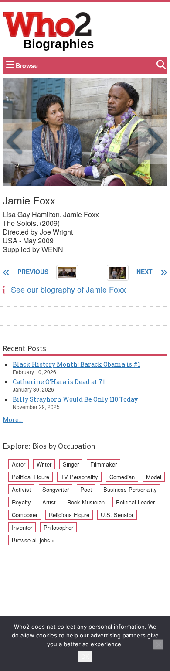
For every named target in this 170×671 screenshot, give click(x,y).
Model (153, 477)
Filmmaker (103, 464)
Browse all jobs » (33, 540)
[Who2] (47, 23)
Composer (24, 515)
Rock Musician (86, 502)
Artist (49, 502)
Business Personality (130, 489)
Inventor (22, 527)
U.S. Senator (117, 515)
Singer (71, 464)
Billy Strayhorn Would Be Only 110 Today (75, 399)
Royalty (21, 502)
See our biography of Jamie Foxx (68, 289)
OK (85, 656)
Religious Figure (69, 515)
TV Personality (79, 477)
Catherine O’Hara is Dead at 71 (59, 382)
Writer (44, 464)
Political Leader (135, 502)
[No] (158, 644)
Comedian (122, 477)
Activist (21, 489)
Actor (18, 464)
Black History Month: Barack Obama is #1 (76, 364)
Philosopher (58, 527)
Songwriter (55, 489)
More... (13, 420)
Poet (86, 489)
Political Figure (30, 477)
